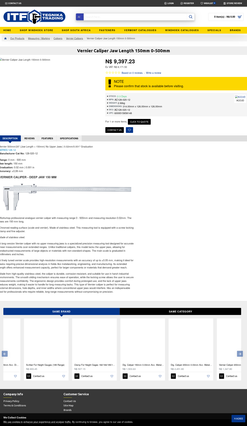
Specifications (69, 138)
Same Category (180, 311)
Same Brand (61, 311)
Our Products (17, 38)
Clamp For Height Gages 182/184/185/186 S (74, 365)
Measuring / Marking (39, 38)
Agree (239, 418)
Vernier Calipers (74, 38)
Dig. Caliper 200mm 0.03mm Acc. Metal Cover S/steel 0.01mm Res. (171, 365)
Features (47, 138)
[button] (5, 354)
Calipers (58, 38)
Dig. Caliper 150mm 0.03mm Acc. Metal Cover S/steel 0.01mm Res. (123, 365)
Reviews (29, 138)
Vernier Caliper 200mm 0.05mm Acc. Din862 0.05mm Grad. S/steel (219, 365)
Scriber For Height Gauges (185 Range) (25, 365)
